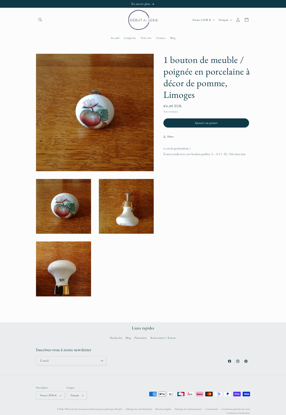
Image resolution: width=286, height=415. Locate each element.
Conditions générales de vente (236, 409)
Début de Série (72, 409)
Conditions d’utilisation (238, 413)
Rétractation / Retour (163, 337)
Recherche (116, 337)
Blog (128, 337)
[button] (40, 20)
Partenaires (140, 337)
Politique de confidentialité (139, 409)
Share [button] (170, 136)
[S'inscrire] (101, 360)
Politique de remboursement (188, 409)
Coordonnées (211, 409)
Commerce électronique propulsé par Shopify (100, 409)
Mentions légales (163, 409)
